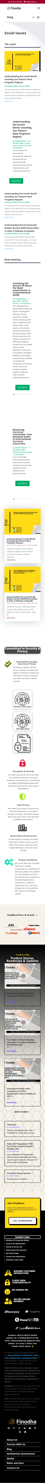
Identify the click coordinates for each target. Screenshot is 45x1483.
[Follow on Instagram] (8, 1428)
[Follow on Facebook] (14, 1428)
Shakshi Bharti (12, 86)
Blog (9, 1449)
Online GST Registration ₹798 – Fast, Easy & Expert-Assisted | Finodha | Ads (20, 1146)
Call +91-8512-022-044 (22, 1221)
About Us (12, 1439)
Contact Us (13, 1467)
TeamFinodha (20, 299)
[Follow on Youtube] (30, 1428)
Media (10, 1458)
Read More (16, 181)
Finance (16, 452)
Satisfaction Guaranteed (21, 1453)
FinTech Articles (24, 145)
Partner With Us (16, 1444)
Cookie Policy (27, 1355)
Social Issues (21, 545)
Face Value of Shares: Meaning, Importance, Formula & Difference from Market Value (21, 1042)
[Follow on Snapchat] (25, 1432)
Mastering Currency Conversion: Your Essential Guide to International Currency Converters (22, 436)
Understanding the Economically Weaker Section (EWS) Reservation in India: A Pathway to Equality (21, 228)
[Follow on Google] (20, 1432)
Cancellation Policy (29, 1358)
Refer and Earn (15, 1463)
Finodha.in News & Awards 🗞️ (20, 1173)
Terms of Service (14, 1355)
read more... (9, 101)
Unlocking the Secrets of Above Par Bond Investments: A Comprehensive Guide (22, 289)
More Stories (21, 1112)
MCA (8, 998)
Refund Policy (15, 1358)
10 (31, 394)
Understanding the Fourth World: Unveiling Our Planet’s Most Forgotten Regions (20, 79)
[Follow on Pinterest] (35, 1428)
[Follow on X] (19, 1428)
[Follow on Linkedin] (24, 1428)
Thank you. (12, 1125)
